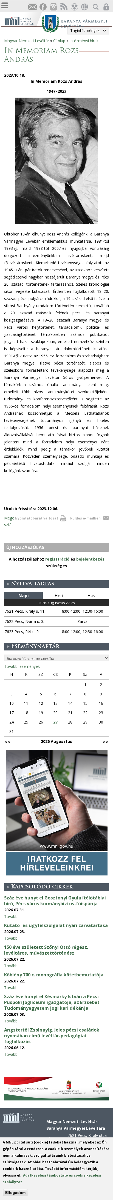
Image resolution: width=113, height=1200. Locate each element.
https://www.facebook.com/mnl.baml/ (43, 7)
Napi (23, 596)
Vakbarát (74, 7)
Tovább (11, 916)
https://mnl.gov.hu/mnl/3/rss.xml (64, 7)
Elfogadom (15, 1192)
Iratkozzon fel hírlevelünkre (32, 7)
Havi (92, 596)
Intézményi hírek (83, 40)
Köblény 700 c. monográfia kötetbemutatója (53, 975)
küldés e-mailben (85, 518)
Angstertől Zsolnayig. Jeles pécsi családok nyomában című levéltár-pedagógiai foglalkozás (51, 1035)
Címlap (59, 40)
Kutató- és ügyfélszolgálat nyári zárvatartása (56, 925)
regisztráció (57, 559)
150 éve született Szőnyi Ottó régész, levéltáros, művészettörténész (46, 950)
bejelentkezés (90, 559)
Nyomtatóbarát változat (36, 518)
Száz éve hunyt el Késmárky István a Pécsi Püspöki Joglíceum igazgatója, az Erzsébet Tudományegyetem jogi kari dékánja (52, 1002)
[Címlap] (23, 20)
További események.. (22, 666)
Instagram (53, 7)
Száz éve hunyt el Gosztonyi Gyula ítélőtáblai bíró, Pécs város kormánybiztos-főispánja (55, 901)
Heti (59, 596)
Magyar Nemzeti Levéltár (26, 40)
